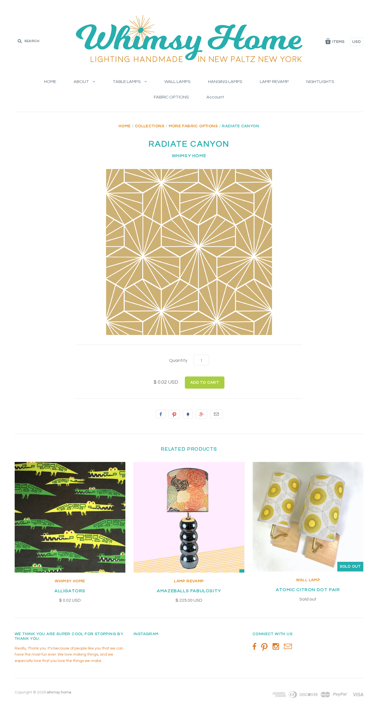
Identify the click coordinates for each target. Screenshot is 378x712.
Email (216, 414)
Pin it (174, 414)
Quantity (178, 360)
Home (125, 126)
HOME (50, 81)
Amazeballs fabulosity (189, 591)
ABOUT (82, 81)
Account (215, 97)
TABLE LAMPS (127, 81)
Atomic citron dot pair (308, 590)
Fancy (188, 414)
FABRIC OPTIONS (171, 97)
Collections (149, 126)
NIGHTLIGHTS (320, 81)
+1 (201, 414)
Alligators (70, 591)
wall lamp (308, 580)
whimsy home (189, 156)
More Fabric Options (193, 126)
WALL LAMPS (177, 81)
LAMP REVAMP (274, 81)
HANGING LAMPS (225, 81)
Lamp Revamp (189, 581)
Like (161, 414)
